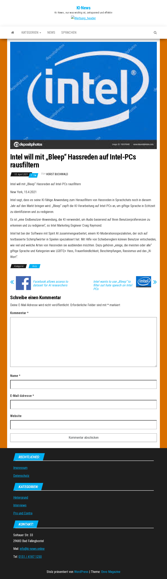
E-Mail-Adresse (22, 396)
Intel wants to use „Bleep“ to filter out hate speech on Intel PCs (112, 285)
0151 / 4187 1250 (30, 557)
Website (16, 416)
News (51, 32)
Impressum (20, 468)
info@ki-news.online (32, 549)
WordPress (81, 572)
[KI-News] (12, 33)
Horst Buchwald (57, 174)
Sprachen (68, 32)
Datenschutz (21, 476)
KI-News (84, 7)
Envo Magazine (110, 572)
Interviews (19, 505)
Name (15, 376)
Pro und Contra (22, 513)
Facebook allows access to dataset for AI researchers (50, 283)
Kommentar (19, 313)
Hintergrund (20, 497)
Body (34, 266)
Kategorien (30, 32)
